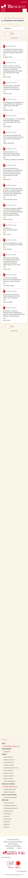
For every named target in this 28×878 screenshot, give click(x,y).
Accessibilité (10, 848)
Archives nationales (9, 797)
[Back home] (16, 6)
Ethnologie (6, 813)
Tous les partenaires (22, 871)
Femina (6, 816)
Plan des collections (13, 839)
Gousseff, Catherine (9, 789)
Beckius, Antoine (8, 759)
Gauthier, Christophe (9, 786)
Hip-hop (6, 824)
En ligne (6, 751)
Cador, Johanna (8, 762)
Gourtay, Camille (8, 776)
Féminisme (7, 819)
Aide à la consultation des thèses (13, 842)
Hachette (6, 821)
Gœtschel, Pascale (8, 792)
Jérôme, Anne (7, 778)
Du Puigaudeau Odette (9, 805)
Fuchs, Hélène (7, 770)
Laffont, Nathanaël (9, 781)
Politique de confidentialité (13, 846)
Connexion (24, 2)
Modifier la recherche (14, 21)
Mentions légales (13, 844)
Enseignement (7, 811)
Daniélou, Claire (8, 765)
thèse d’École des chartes (10, 746)
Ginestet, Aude (7, 773)
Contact (19, 848)
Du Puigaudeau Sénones (10, 808)
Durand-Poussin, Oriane (10, 768)
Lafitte (5, 827)
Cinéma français (8, 803)
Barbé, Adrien (7, 757)
